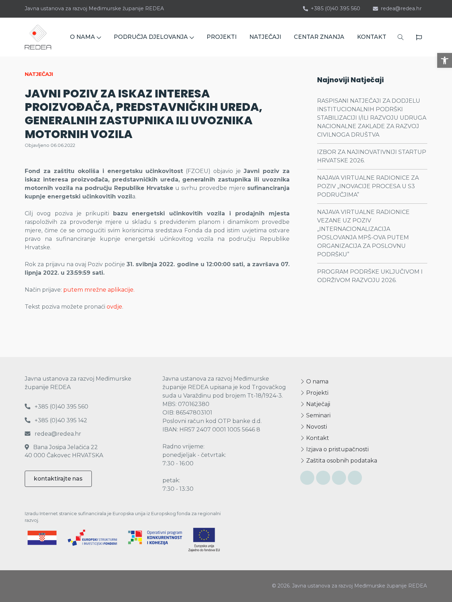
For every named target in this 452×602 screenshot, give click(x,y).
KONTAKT (371, 37)
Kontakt (317, 438)
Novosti (316, 426)
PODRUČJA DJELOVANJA (151, 37)
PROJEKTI (222, 37)
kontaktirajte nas (58, 478)
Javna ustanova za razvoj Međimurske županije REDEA (94, 8)
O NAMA (82, 37)
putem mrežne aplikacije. (99, 289)
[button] (444, 60)
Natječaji (317, 404)
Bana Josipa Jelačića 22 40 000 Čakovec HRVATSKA (64, 451)
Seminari (318, 415)
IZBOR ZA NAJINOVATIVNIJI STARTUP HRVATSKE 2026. (371, 156)
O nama (316, 381)
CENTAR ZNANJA (319, 37)
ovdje (114, 306)
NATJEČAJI (265, 37)
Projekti (316, 392)
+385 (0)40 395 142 (60, 420)
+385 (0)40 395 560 (335, 8)
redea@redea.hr (401, 8)
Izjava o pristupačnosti (337, 449)
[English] (418, 37)
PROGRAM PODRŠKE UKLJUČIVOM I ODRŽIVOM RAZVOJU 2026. (370, 276)
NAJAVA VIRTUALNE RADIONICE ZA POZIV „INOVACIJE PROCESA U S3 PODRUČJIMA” (368, 186)
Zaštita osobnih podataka (341, 460)
